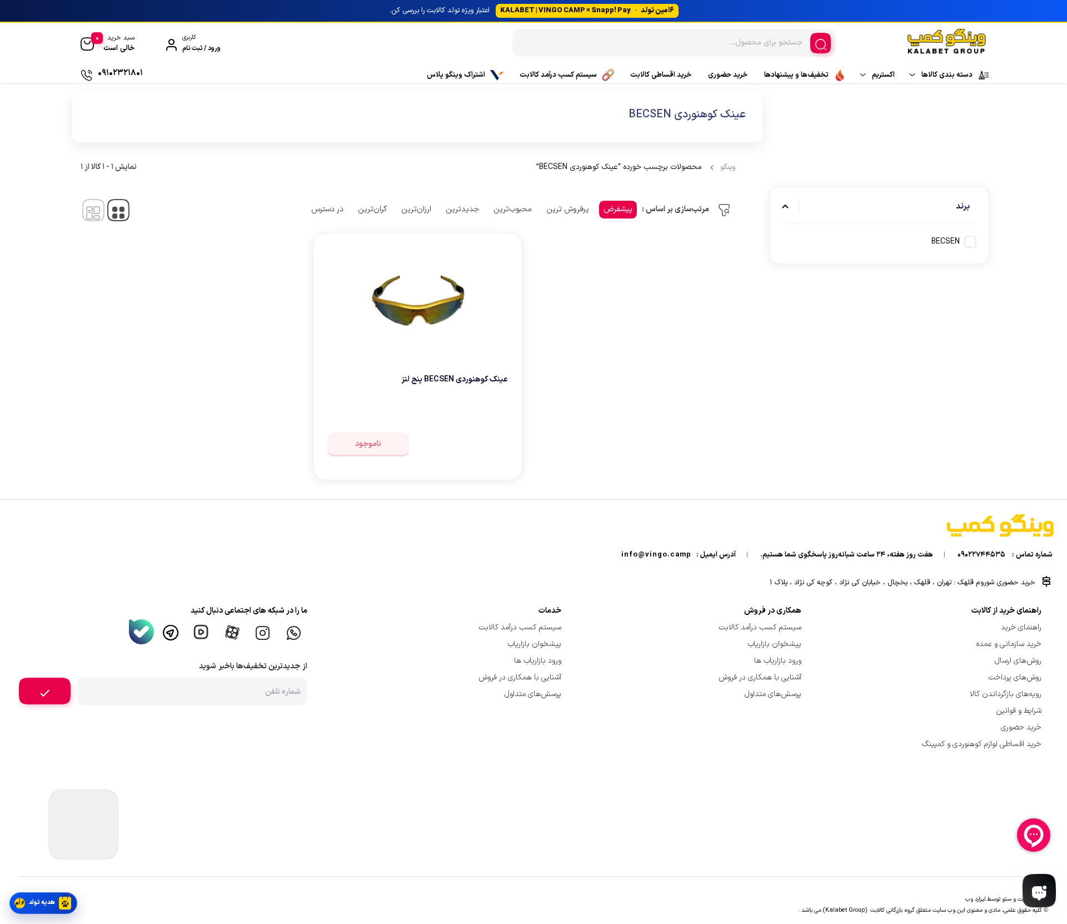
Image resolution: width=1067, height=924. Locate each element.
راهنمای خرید (1021, 627)
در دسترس (327, 209)
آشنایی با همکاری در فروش (760, 677)
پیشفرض (618, 209)
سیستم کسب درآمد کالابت (558, 75)
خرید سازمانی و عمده (1008, 644)
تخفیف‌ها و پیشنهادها (796, 75)
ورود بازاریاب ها (777, 661)
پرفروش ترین (567, 209)
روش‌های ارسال (1018, 661)
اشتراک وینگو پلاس (456, 75)
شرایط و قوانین (1018, 711)
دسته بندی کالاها (947, 75)
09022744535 (981, 554)
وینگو (727, 167)
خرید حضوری (727, 75)
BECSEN (945, 241)
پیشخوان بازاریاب (774, 644)
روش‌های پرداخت (1014, 677)
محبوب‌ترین (512, 209)
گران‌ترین (372, 209)
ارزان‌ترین (416, 209)
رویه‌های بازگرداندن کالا (1005, 694)
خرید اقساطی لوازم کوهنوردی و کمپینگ (981, 744)
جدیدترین (462, 209)
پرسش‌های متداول (773, 694)
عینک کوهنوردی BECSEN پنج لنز (454, 379)
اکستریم (883, 75)
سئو (1006, 899)
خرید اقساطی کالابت (660, 75)
